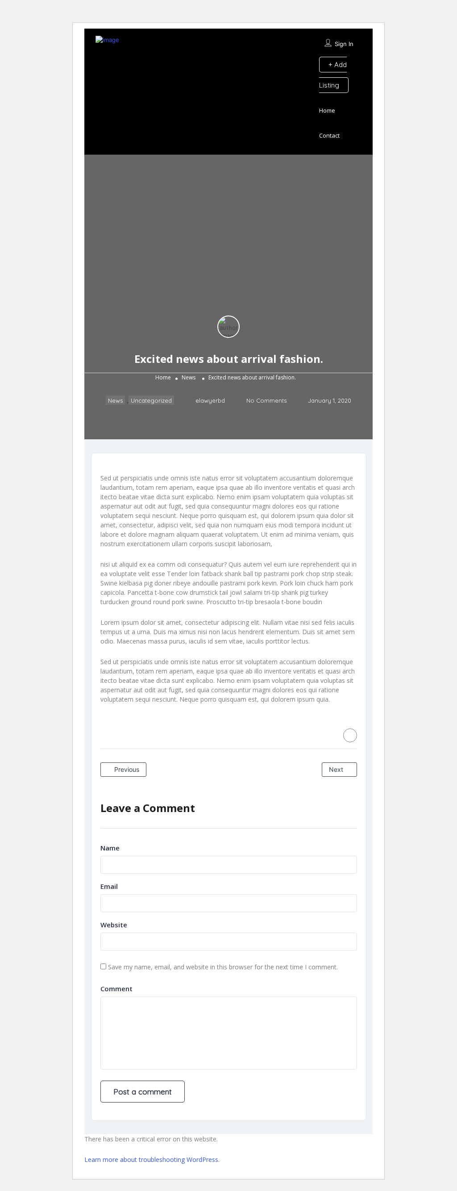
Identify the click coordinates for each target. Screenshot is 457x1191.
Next (337, 769)
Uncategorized (151, 400)
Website (113, 924)
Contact (329, 135)
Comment (116, 988)
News (188, 377)
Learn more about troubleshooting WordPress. (152, 1159)
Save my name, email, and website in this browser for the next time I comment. (223, 967)
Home (327, 110)
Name (110, 847)
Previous (125, 769)
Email (109, 886)
